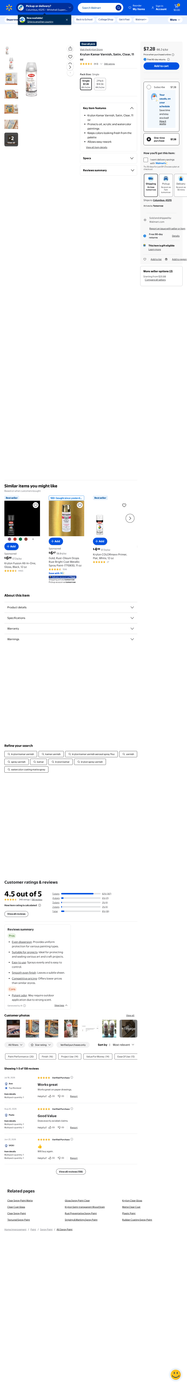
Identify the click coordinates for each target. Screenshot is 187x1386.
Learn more (154, 249)
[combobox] (100, 7)
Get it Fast (124, 19)
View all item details (96, 147)
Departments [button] (14, 19)
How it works (162, 122)
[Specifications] (132, 618)
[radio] (86, 84)
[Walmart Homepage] (9, 7)
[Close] (67, 19)
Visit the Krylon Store (91, 49)
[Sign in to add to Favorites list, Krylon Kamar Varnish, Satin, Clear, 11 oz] (70, 56)
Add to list (156, 259)
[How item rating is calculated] (39, 905)
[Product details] (132, 607)
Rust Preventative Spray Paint (81, 1213)
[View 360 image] (70, 72)
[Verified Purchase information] (71, 1077)
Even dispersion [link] (22, 942)
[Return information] (167, 59)
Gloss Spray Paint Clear (77, 1200)
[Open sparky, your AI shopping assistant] (175, 1374)
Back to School (84, 19)
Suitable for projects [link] (24, 952)
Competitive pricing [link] (24, 978)
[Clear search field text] (110, 7)
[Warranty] (132, 629)
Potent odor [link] (19, 995)
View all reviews (16, 913)
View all (130, 1015)
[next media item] (70, 67)
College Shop (105, 19)
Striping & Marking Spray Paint (81, 1219)
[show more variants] (33, 539)
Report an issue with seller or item (167, 228)
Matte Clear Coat (131, 1206)
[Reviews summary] (101, 63)
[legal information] (172, 54)
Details (176, 235)
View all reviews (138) (71, 1171)
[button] (137, 7)
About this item (17, 595)
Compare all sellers (155, 279)
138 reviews (37, 899)
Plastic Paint (129, 1213)
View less (59, 1005)
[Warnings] (132, 639)
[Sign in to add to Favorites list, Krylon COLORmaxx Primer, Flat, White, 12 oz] (124, 505)
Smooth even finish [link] (24, 972)
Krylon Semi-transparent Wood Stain (85, 1206)
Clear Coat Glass (16, 1206)
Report (74, 1096)
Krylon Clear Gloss (132, 1200)
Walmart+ (141, 19)
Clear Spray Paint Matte (20, 1200)
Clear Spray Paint (16, 1213)
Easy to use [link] (19, 962)
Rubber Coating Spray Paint (137, 1219)
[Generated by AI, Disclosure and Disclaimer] (24, 1005)
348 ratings (109, 64)
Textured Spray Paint (18, 1219)
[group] (97, 63)
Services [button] (37, 19)
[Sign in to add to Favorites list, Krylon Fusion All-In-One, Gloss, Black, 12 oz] (36, 505)
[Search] (118, 8)
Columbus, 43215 (162, 200)
